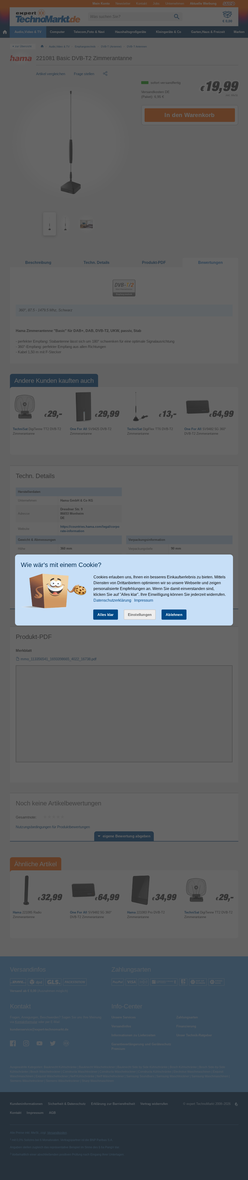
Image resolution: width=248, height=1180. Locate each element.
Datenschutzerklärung (112, 600)
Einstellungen (140, 614)
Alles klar (105, 614)
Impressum (143, 600)
